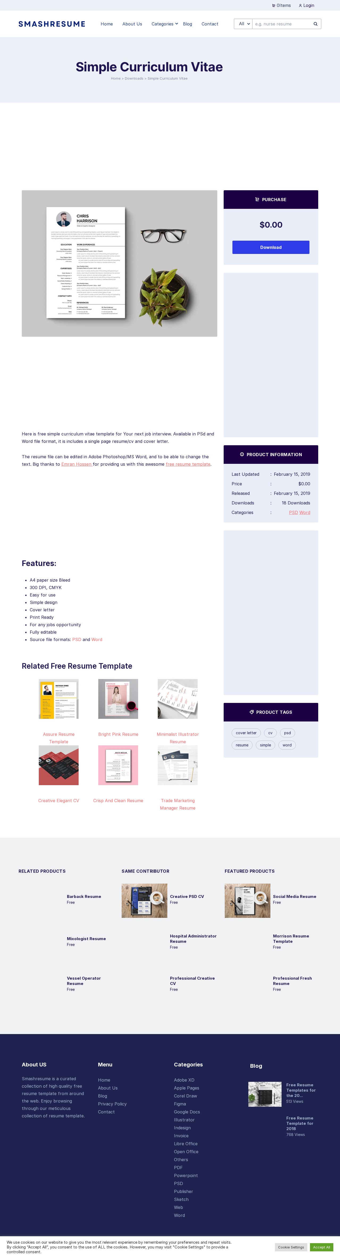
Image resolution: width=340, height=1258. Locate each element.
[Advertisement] (170, 142)
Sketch (181, 1199)
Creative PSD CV (187, 896)
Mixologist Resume (86, 938)
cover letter (246, 732)
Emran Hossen (77, 464)
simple (265, 745)
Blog (102, 1096)
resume (242, 745)
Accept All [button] (321, 1247)
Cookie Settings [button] (291, 1247)
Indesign (182, 1127)
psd (287, 732)
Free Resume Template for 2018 (299, 1123)
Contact (106, 1111)
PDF (178, 1167)
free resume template (188, 464)
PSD (76, 639)
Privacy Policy (112, 1103)
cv (270, 732)
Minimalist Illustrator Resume (178, 738)
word (287, 745)
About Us (108, 1088)
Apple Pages (186, 1088)
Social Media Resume (294, 896)
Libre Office (186, 1143)
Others (181, 1159)
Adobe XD (184, 1080)
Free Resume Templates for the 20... (301, 1090)
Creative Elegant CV (58, 800)
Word (96, 639)
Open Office (186, 1151)
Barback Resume (84, 896)
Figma (180, 1103)
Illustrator (184, 1119)
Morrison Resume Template (291, 938)
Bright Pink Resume (118, 734)
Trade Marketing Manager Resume (178, 804)
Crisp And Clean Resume (118, 800)
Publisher (183, 1191)
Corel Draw (185, 1096)
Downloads (134, 78)
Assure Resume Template (59, 738)
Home (116, 78)
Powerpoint (186, 1175)
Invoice (181, 1135)
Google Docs (187, 1111)
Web (178, 1207)
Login (308, 5)
